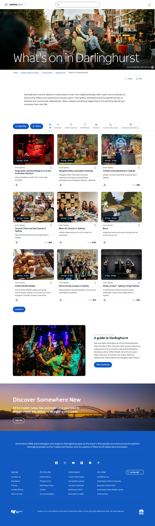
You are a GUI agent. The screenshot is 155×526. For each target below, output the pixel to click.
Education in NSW (76, 494)
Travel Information (76, 477)
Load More (19, 309)
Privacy (14, 485)
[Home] (16, 5)
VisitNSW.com (103, 477)
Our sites (101, 472)
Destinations (45, 477)
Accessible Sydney (76, 481)
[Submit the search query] (58, 4)
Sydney (14, 472)
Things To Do (45, 481)
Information (74, 472)
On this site (45, 472)
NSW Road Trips (46, 485)
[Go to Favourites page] (149, 4)
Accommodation (47, 494)
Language (134, 472)
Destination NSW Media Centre (110, 490)
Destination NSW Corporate (109, 481)
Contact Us (16, 477)
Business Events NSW (106, 485)
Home (15, 72)
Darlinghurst (60, 72)
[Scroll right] (138, 126)
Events (43, 490)
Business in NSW (75, 490)
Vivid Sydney (102, 494)
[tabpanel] (77, 35)
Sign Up (18, 420)
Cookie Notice (17, 490)
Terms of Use (16, 494)
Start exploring (102, 365)
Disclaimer (15, 481)
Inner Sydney (47, 72)
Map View (22, 126)
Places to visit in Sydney (30, 72)
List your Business (76, 485)
